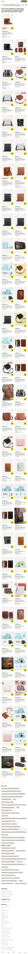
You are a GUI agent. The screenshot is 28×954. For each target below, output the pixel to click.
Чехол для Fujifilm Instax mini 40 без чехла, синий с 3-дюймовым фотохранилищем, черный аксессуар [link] (7, 355)
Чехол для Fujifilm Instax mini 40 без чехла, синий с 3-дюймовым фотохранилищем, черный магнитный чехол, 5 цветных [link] (20, 651)
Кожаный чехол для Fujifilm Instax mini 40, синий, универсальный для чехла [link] (7, 258)
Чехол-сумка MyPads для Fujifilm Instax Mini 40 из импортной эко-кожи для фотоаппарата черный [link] (7, 59)
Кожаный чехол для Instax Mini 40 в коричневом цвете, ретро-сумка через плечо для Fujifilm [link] (20, 84)
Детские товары (4, 935)
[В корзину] (12, 28)
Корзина (19, 952)
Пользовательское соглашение (7, 939)
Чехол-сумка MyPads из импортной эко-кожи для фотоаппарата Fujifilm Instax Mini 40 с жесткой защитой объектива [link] (7, 33)
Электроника (4, 913)
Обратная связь (4, 941)
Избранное (14, 952)
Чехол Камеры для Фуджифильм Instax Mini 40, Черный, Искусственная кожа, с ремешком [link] (7, 331)
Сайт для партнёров (5, 896)
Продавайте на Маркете (6, 892)
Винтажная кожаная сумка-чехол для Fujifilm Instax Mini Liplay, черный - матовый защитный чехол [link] (20, 774)
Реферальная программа (6, 901)
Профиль (25, 952)
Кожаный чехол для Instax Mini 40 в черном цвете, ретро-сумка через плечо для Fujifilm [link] (7, 380)
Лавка (8, 952)
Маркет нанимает (4, 943)
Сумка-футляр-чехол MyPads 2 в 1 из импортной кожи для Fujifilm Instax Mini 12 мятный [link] (20, 479)
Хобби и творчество (5, 922)
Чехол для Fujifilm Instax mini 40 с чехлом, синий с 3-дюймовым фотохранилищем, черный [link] (7, 306)
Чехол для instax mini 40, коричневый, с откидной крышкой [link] (20, 59)
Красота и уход (4, 920)
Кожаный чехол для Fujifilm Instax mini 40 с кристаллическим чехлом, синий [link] (20, 503)
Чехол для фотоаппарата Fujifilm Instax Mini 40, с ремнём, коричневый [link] (20, 183)
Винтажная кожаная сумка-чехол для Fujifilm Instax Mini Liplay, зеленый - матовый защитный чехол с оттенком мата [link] (20, 576)
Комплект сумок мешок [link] (6, 478)
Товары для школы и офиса (6, 928)
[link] (10, 788)
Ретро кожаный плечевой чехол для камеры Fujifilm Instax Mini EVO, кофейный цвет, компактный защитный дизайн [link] (7, 774)
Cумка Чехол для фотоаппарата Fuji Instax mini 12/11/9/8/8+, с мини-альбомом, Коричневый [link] (7, 626)
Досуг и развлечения (5, 906)
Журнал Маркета (4, 945)
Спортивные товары (5, 929)
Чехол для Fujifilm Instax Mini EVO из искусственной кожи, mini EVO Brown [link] (20, 552)
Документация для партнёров (7, 894)
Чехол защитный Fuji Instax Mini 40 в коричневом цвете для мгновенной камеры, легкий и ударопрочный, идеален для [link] (20, 282)
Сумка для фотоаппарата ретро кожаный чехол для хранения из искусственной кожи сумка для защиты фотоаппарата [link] (7, 183)
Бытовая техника (4, 910)
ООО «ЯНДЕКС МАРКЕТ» (9, 947)
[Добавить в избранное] (12, 15)
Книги (2, 926)
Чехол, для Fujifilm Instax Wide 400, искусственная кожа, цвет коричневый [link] (20, 429)
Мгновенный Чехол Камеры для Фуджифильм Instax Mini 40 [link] (7, 110)
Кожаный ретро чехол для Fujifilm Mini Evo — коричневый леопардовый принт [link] (7, 601)
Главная (3, 952)
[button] (26, 5)
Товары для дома (4, 917)
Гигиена (2, 912)
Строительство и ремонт (6, 933)
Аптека (2, 919)
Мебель (2, 908)
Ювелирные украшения (6, 936)
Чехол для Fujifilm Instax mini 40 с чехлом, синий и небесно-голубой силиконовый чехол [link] (20, 675)
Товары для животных (5, 931)
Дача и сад (3, 924)
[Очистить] (22, 5)
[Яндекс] (10, 949)
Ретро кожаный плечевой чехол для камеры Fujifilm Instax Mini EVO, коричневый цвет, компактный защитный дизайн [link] (7, 675)
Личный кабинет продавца (6, 891)
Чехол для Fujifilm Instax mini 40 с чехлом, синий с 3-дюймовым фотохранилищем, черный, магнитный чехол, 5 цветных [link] (20, 725)
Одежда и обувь (4, 915)
